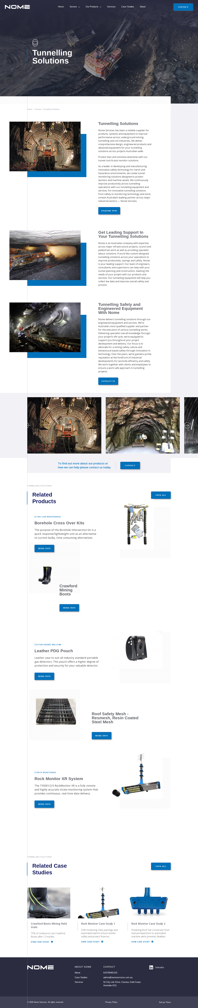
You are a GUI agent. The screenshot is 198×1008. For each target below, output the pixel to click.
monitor (123, 160)
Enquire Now (109, 211)
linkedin (159, 967)
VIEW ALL (160, 495)
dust (116, 160)
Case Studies (127, 6)
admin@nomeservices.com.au (117, 977)
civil (117, 140)
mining (139, 137)
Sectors (73, 6)
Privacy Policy (111, 1002)
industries (124, 140)
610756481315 (110, 972)
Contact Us (108, 381)
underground (128, 137)
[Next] (186, 425)
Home (61, 6)
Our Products (92, 6)
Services (111, 6)
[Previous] (26, 425)
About (142, 6)
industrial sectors (107, 201)
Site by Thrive (165, 1002)
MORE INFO (69, 608)
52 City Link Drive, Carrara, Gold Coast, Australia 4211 (122, 984)
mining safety (121, 347)
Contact (183, 7)
